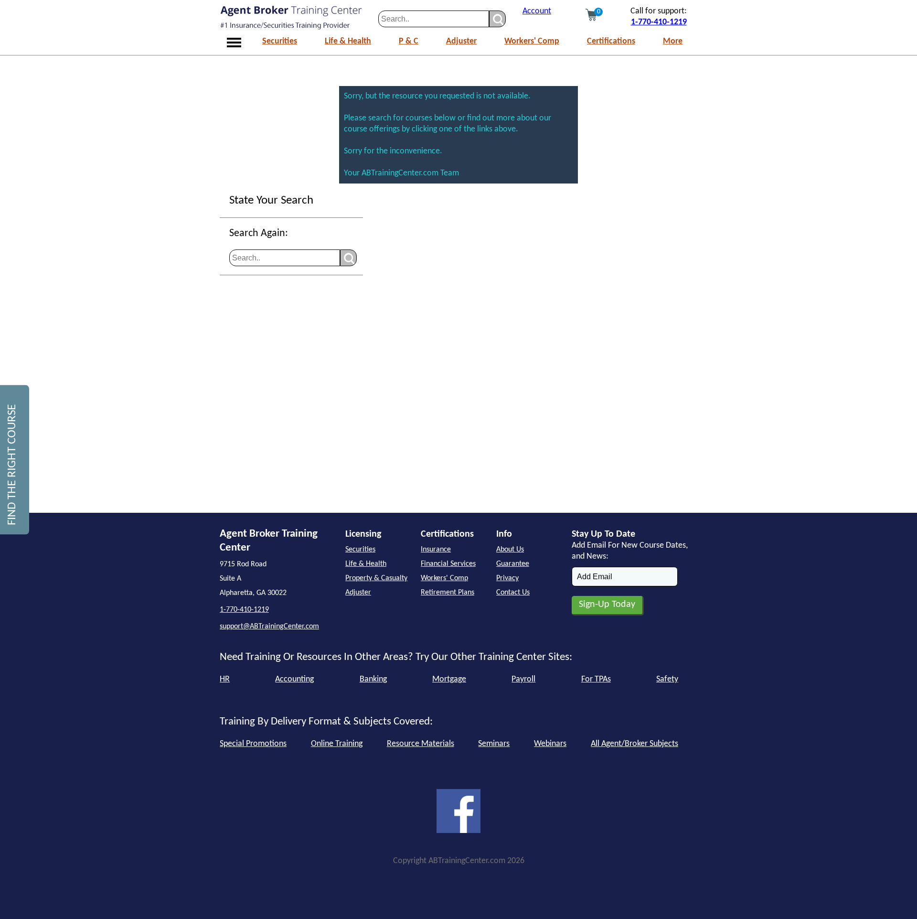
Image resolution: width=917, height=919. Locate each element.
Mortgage (449, 679)
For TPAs (596, 679)
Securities (279, 41)
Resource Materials (420, 743)
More (672, 41)
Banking (373, 679)
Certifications (611, 41)
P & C (408, 41)
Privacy (507, 578)
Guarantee (512, 564)
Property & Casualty (376, 578)
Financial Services (448, 564)
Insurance (436, 549)
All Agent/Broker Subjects (634, 743)
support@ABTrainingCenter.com (269, 626)
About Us (510, 549)
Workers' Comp (531, 41)
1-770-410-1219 (659, 22)
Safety (667, 679)
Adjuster (461, 41)
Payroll (523, 679)
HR (225, 679)
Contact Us (513, 592)
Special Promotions (253, 743)
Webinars (550, 743)
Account (536, 11)
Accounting (294, 679)
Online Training (337, 743)
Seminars (494, 743)
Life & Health (348, 41)
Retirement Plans (447, 592)
